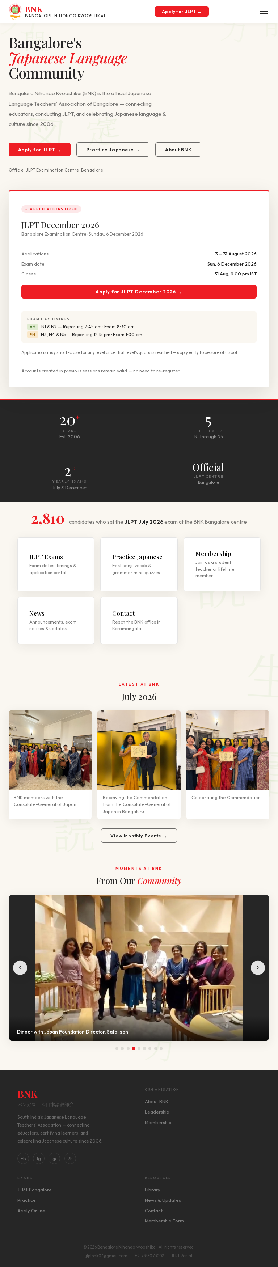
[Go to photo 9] (161, 1048)
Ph (70, 1158)
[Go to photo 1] (116, 1048)
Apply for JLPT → (182, 11)
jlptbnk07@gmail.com (106, 1255)
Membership (158, 1122)
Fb (23, 1158)
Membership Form (164, 1221)
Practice (26, 1200)
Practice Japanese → (113, 149)
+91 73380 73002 (149, 1255)
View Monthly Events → (138, 836)
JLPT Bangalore (34, 1189)
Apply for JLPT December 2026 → (139, 292)
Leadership (157, 1112)
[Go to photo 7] (149, 1048)
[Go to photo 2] (122, 1048)
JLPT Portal (181, 1255)
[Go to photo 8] (155, 1048)
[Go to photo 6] (144, 1048)
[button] (263, 11)
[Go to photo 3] (128, 1048)
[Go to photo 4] (133, 1048)
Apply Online (31, 1210)
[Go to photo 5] (139, 1048)
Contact (154, 1210)
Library (152, 1189)
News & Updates (163, 1200)
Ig (39, 1158)
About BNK (178, 149)
